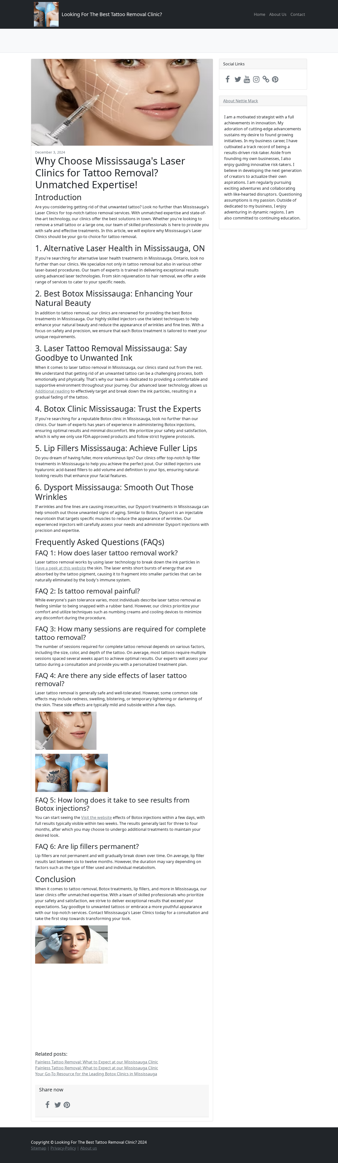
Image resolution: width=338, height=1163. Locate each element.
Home (259, 14)
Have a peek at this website (60, 568)
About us (88, 1148)
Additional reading (52, 391)
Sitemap (38, 1148)
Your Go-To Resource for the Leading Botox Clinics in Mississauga (96, 1074)
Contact (297, 14)
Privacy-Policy (63, 1148)
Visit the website (96, 817)
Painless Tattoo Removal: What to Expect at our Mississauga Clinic (96, 1062)
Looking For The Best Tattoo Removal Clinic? (112, 14)
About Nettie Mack (240, 101)
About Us (278, 14)
